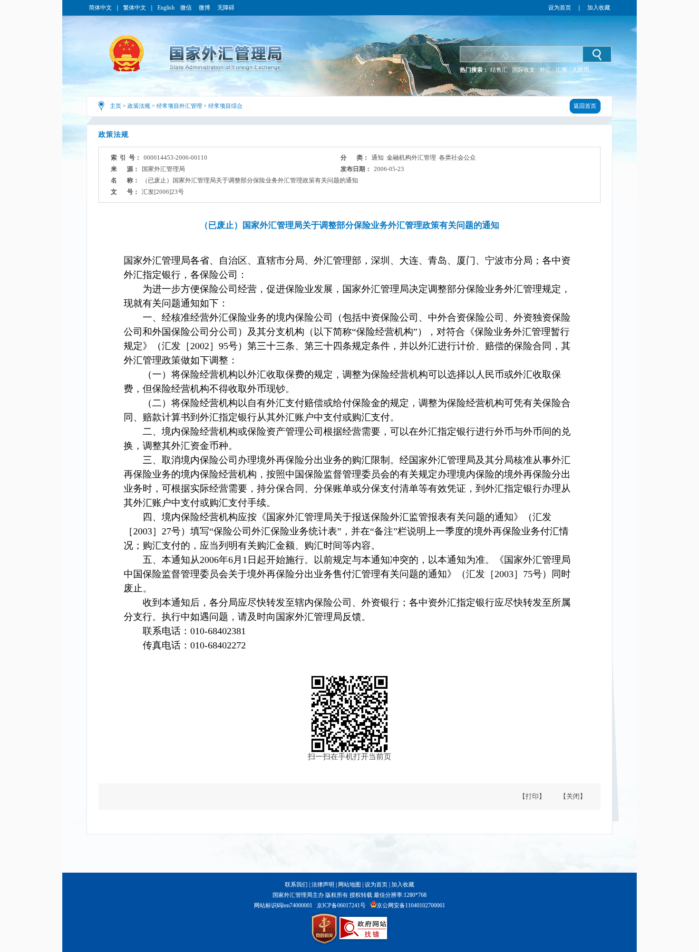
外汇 (545, 70)
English (166, 7)
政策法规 (138, 106)
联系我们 (296, 884)
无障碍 (225, 7)
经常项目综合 (225, 106)
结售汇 (498, 70)
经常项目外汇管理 (179, 106)
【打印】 (532, 796)
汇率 (561, 70)
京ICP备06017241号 (341, 905)
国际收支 (523, 70)
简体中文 (100, 7)
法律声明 (322, 884)
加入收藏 (598, 7)
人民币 (580, 70)
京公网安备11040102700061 (411, 905)
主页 (115, 106)
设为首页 (559, 7)
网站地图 (349, 884)
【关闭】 (573, 796)
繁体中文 (134, 7)
